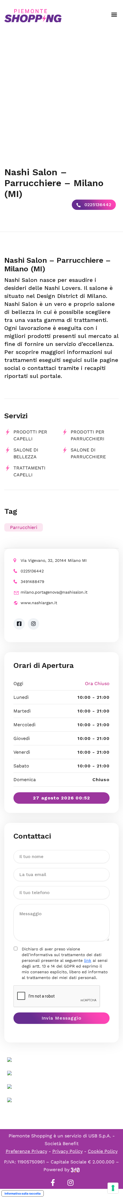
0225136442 (97, 204)
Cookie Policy (103, 1151)
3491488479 (32, 581)
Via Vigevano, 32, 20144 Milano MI (54, 560)
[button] (114, 14)
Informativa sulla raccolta (23, 1193)
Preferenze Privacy (26, 1151)
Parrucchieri (23, 527)
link (87, 960)
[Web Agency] (75, 1169)
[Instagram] (70, 1182)
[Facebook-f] (52, 1182)
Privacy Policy (67, 1151)
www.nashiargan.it (39, 602)
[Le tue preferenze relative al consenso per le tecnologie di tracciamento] (113, 1188)
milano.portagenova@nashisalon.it (54, 592)
